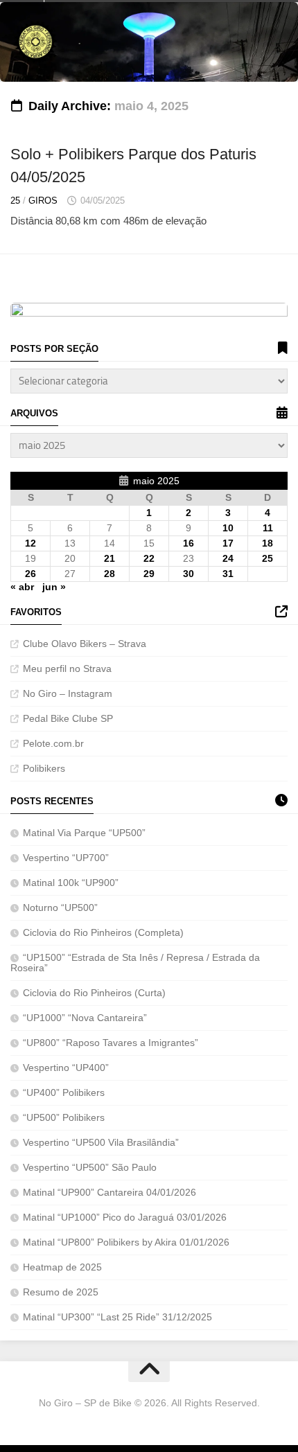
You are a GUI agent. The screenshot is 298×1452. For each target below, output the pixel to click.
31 (228, 573)
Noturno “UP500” (60, 907)
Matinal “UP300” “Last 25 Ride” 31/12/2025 (117, 1316)
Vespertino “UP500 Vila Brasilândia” (101, 1142)
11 (268, 527)
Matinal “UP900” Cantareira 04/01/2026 (109, 1192)
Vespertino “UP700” (66, 857)
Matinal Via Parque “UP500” (84, 832)
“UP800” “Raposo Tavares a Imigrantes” (112, 1042)
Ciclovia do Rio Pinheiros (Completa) (103, 932)
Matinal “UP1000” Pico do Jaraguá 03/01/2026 (125, 1217)
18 (267, 543)
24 (228, 558)
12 (30, 543)
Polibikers (44, 768)
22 (149, 558)
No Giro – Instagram (67, 693)
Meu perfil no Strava (67, 668)
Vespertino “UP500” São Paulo (90, 1167)
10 (228, 527)
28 (109, 573)
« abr (22, 586)
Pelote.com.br (53, 743)
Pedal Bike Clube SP (68, 718)
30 (188, 573)
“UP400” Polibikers (64, 1092)
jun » (54, 586)
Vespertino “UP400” (66, 1067)
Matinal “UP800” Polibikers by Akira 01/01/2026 (126, 1242)
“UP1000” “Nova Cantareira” (86, 1017)
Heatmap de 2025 (62, 1267)
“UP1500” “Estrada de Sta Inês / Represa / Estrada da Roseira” (135, 962)
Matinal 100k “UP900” (71, 882)
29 (149, 573)
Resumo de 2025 (60, 1292)
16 (188, 543)
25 (15, 200)
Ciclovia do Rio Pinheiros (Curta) (94, 992)
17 (228, 543)
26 (30, 573)
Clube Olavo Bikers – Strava (84, 643)
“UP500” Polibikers (64, 1117)
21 (109, 558)
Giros (43, 200)
